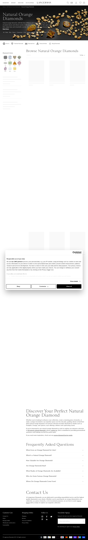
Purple (40, 32)
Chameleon (19, 32)
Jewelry (13, 3)
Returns (24, 518)
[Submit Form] (83, 521)
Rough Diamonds (56, 43)
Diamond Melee (43, 43)
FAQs (4, 518)
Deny (18, 286)
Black (7, 32)
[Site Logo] (44, 2)
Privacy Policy (25, 523)
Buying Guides (6, 520)
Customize (42, 286)
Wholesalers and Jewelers (9, 523)
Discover (20, 3)
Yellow (49, 32)
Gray (25, 32)
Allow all (69, 286)
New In (7, 43)
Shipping (24, 516)
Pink (37, 32)
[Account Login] (76, 3)
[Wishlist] (71, 3)
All (3, 32)
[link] (43, 516)
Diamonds (6, 3)
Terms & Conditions (27, 520)
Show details (74, 281)
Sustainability (6, 525)
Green (28, 32)
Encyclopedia (30, 3)
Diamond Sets (31, 43)
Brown (14, 32)
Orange (33, 32)
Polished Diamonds (18, 43)
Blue (10, 32)
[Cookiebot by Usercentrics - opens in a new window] (73, 252)
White (44, 32)
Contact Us (5, 516)
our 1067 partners (17, 261)
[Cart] (84, 3)
